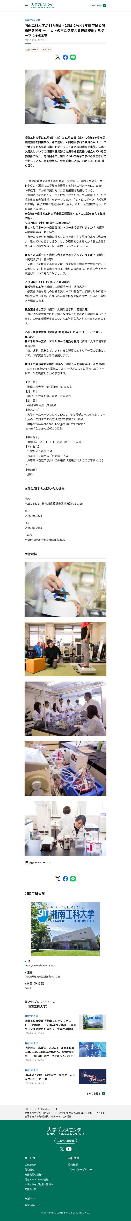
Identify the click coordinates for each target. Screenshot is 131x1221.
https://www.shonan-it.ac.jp (40, 965)
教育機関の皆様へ (34, 1174)
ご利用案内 (31, 1164)
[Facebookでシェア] (65, 57)
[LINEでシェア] (73, 57)
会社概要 (73, 1164)
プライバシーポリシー (80, 1169)
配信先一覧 (31, 1189)
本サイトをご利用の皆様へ (39, 1184)
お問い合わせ (32, 1205)
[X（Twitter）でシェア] (58, 57)
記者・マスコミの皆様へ (38, 1179)
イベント (47, 49)
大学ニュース (32, 49)
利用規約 (29, 1169)
